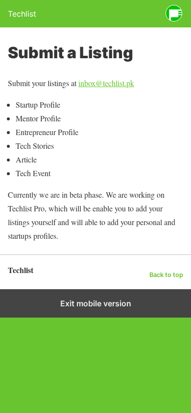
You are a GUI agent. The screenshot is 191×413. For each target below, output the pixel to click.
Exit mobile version (95, 303)
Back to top (166, 274)
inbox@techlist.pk (106, 83)
